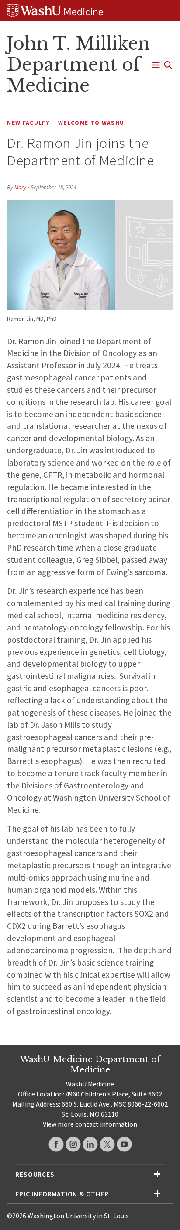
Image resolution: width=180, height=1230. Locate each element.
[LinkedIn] (90, 1144)
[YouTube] (124, 1144)
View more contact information (90, 1124)
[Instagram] (73, 1144)
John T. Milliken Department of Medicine (78, 64)
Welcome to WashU (91, 123)
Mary (20, 187)
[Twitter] (107, 1144)
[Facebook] (56, 1144)
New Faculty (28, 123)
